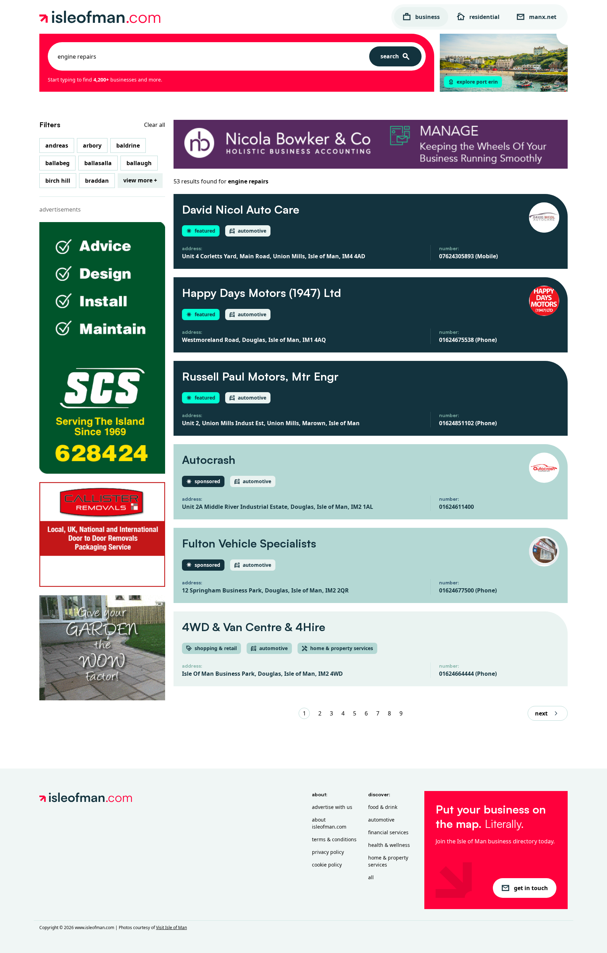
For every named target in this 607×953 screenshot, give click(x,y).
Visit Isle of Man (171, 928)
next (541, 713)
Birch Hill (57, 180)
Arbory (92, 145)
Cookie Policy (327, 864)
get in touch (531, 888)
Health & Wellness (389, 845)
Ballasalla (98, 163)
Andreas (56, 145)
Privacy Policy (328, 852)
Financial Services (388, 832)
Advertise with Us (332, 807)
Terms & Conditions (334, 839)
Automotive (381, 819)
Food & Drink (382, 807)
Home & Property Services (388, 861)
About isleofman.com (329, 823)
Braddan (97, 180)
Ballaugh (139, 163)
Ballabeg (57, 163)
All (371, 877)
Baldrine (128, 145)
